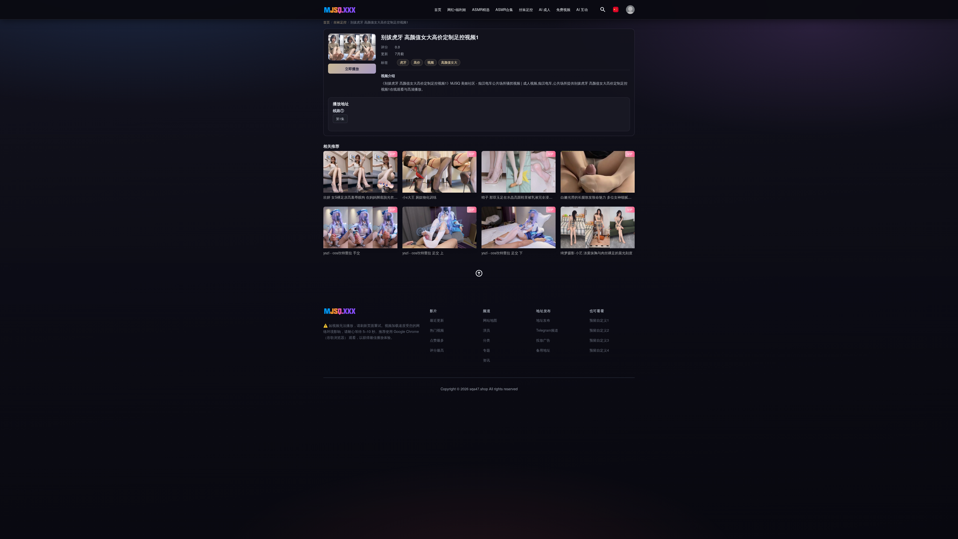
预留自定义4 (599, 350)
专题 (486, 350)
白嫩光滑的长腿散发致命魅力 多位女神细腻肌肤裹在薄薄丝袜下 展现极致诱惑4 (622, 197)
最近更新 (437, 320)
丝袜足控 (526, 9)
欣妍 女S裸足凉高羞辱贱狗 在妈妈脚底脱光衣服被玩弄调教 (369, 197)
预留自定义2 (599, 330)
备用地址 (543, 350)
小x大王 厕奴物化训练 (419, 197)
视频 (430, 62)
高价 (417, 62)
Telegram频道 (547, 330)
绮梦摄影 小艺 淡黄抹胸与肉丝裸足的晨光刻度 (596, 252)
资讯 (486, 360)
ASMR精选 (480, 9)
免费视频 (563, 9)
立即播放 (352, 68)
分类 (486, 340)
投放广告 (543, 340)
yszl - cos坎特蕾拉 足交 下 (502, 252)
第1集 (340, 118)
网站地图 (490, 320)
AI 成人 (544, 9)
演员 (486, 330)
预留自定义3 (599, 340)
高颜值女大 (449, 62)
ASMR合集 (504, 9)
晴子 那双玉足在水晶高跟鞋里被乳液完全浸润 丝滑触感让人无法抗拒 (534, 197)
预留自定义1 (599, 320)
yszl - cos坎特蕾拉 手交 (341, 252)
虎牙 (403, 62)
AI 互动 (582, 9)
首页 (437, 9)
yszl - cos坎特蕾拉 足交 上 (423, 252)
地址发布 (543, 320)
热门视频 (437, 330)
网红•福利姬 (456, 9)
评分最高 (437, 350)
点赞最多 (437, 340)
